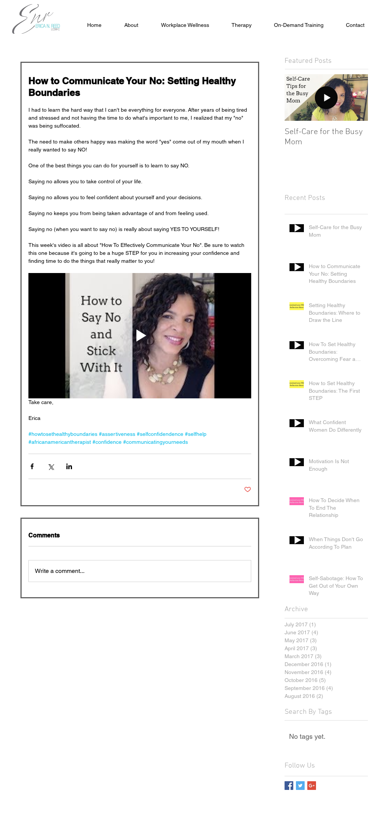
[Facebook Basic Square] (289, 785)
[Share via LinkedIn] (69, 466)
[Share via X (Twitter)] (50, 466)
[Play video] (139, 335)
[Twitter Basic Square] (300, 785)
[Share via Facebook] (32, 466)
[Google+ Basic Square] (311, 785)
